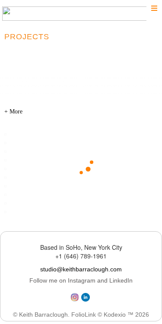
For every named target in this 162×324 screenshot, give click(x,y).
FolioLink (83, 314)
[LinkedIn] (86, 299)
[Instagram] (75, 299)
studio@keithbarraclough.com (81, 269)
